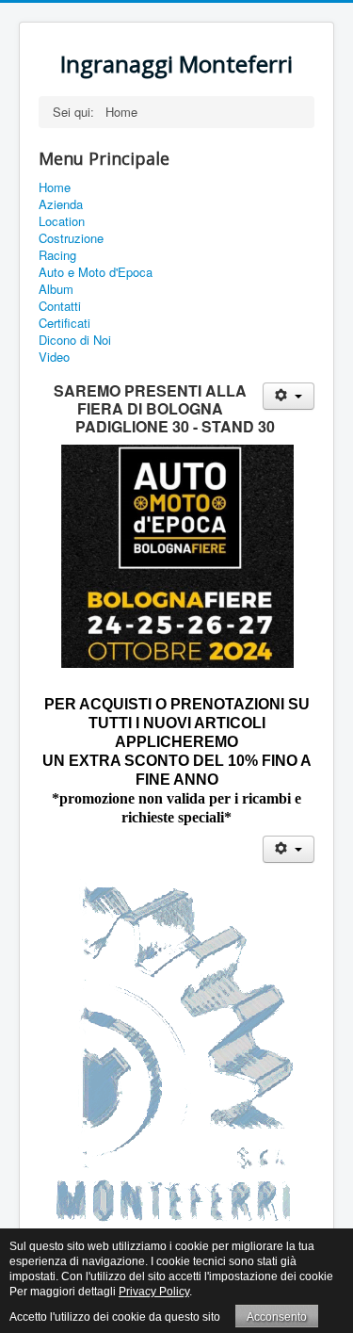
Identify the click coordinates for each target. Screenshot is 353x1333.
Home (55, 187)
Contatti (60, 306)
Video (54, 357)
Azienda (61, 204)
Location (62, 221)
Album (56, 289)
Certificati (64, 323)
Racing (57, 255)
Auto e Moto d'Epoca (95, 272)
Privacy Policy (154, 1291)
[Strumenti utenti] (288, 396)
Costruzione (71, 238)
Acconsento (277, 1317)
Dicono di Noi (75, 340)
